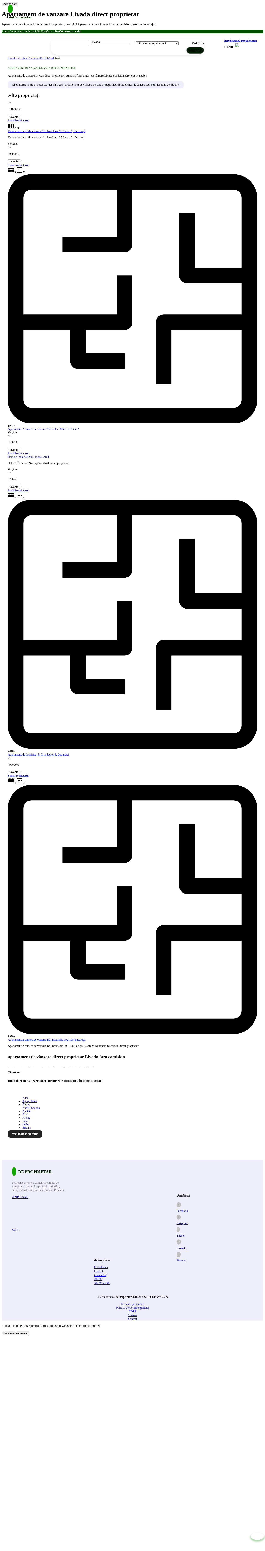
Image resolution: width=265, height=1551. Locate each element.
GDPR (132, 1311)
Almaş (26, 1104)
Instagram (182, 1223)
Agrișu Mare (29, 1101)
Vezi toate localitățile (25, 1133)
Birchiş (26, 1127)
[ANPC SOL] (65, 1246)
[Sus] (257, 1536)
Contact (98, 1271)
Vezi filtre (198, 43)
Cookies (132, 1315)
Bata (25, 1121)
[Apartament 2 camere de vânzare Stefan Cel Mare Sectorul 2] (14, 161)
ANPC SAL (20, 1197)
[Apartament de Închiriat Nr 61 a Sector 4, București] (14, 487)
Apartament (34, 58)
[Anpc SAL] (67, 1213)
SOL (15, 1229)
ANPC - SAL (102, 1283)
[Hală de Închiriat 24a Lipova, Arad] (14, 450)
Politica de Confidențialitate (132, 1307)
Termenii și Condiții (132, 1304)
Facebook (182, 1210)
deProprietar (20, 17)
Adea (25, 1097)
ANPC (98, 1279)
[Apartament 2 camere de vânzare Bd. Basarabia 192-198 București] (14, 772)
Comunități (100, 1275)
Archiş (26, 1117)
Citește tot (14, 1072)
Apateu (26, 1111)
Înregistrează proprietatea (240, 40)
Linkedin (182, 1248)
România (44, 58)
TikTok (181, 1235)
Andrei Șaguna (31, 1107)
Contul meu (101, 1267)
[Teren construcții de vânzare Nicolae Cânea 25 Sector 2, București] (14, 117)
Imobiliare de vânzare (18, 58)
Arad (51, 58)
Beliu (25, 1124)
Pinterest (182, 1260)
